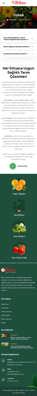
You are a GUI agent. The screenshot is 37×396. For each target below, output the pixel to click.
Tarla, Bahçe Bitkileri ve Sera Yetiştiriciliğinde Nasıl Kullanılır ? (16, 39)
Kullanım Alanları (6, 312)
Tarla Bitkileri (19, 236)
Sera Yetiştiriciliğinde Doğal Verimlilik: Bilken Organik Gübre (22, 347)
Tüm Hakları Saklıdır (18, 393)
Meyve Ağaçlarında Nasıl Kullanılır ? (17, 47)
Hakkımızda (5, 304)
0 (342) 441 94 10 (12, 381)
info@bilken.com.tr (13, 372)
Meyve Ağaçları (19, 194)
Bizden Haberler (6, 319)
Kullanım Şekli (5, 315)
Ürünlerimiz (5, 308)
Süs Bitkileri (19, 215)
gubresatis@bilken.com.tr (15, 374)
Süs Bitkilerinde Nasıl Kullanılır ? (16, 54)
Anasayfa (12, 20)
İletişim (3, 323)
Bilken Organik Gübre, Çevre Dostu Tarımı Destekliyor (21, 338)
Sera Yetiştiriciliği (19, 258)
